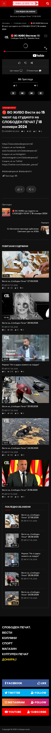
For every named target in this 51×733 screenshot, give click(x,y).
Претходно (7, 204)
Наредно (45, 222)
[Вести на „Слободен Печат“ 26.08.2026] (12, 540)
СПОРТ (7, 643)
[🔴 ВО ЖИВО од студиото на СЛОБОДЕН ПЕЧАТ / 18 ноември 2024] (6, 212)
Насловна (6, 23)
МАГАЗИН (9, 649)
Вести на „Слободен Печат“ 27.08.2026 (20, 281)
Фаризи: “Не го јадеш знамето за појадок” (20, 364)
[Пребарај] (47, 3)
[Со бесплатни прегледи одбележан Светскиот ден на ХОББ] (45, 230)
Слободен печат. (16, 627)
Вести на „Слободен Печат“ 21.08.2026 (25, 16)
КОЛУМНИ (9, 638)
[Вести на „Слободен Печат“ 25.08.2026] (12, 579)
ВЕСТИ (7, 633)
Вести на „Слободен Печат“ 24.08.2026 (20, 448)
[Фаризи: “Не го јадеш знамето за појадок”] (12, 559)
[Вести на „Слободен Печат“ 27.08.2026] (12, 521)
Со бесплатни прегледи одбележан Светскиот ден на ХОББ (23, 230)
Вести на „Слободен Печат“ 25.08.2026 (20, 406)
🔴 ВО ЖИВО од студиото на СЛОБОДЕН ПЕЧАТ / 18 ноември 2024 (29, 212)
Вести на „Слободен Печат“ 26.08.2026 (20, 323)
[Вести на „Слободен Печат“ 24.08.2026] (12, 598)
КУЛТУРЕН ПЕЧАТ (15, 654)
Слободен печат (20, 23)
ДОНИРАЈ (9, 659)
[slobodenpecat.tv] (25, 3)
